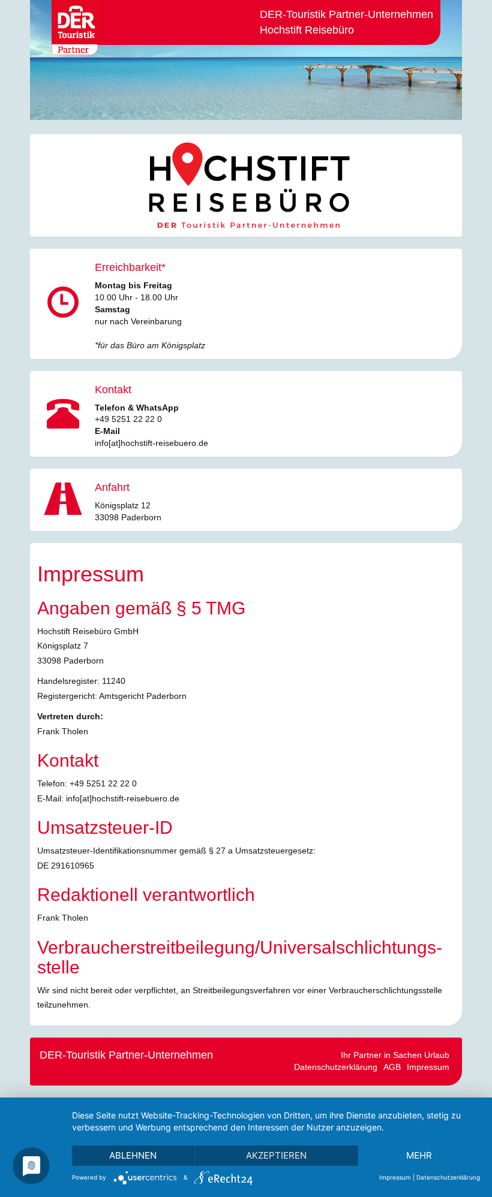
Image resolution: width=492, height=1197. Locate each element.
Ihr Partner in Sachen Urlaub (395, 1055)
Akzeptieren (276, 1155)
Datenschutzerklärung (335, 1067)
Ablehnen (133, 1155)
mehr (419, 1155)
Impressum (428, 1067)
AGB (392, 1067)
